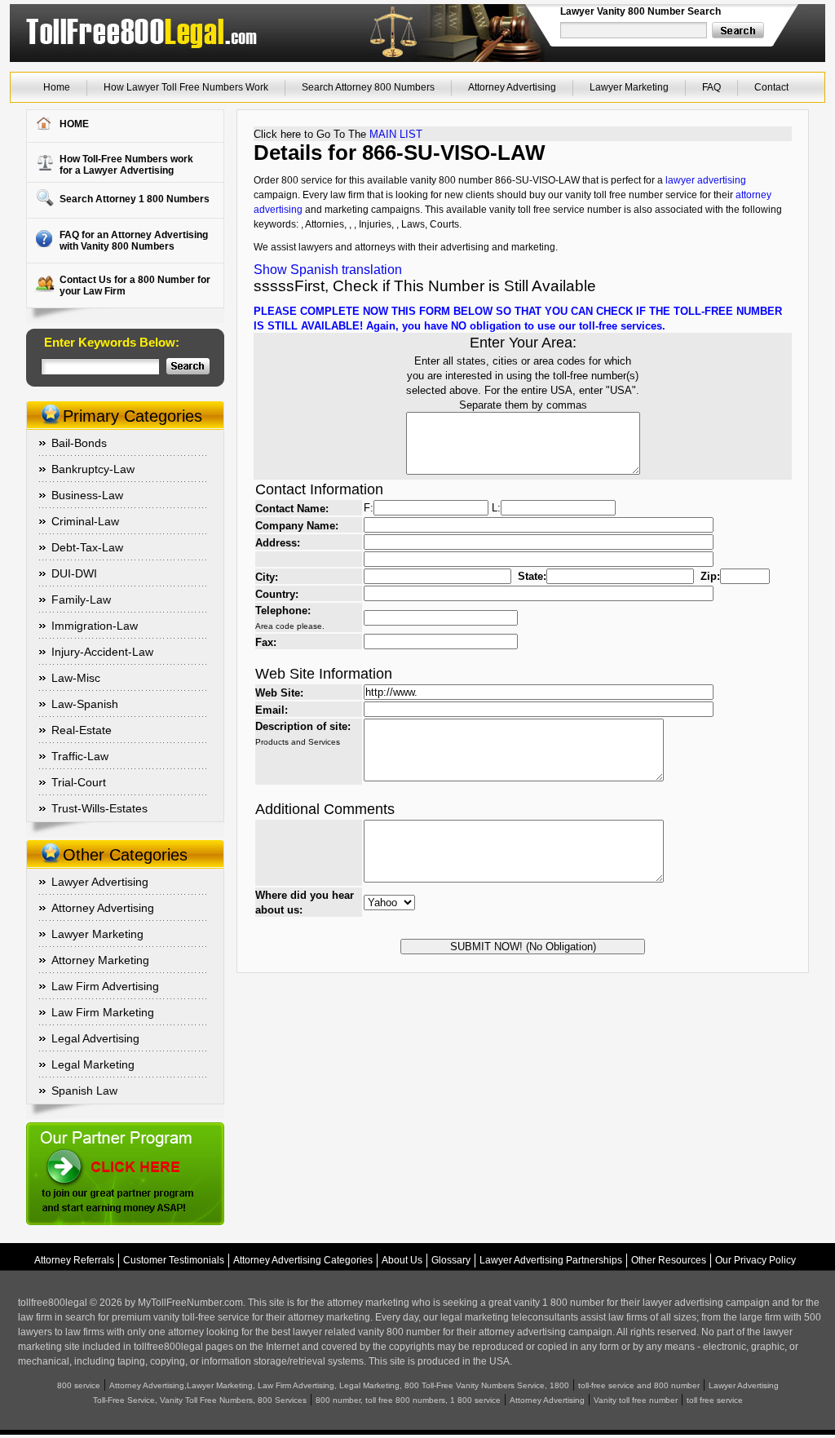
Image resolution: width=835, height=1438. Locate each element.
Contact (771, 87)
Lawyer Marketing (629, 87)
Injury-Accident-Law (102, 651)
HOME (74, 124)
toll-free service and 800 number (639, 1385)
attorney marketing (368, 1302)
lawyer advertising (705, 180)
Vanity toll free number (636, 1400)
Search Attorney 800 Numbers (368, 87)
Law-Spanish (84, 703)
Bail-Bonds (79, 442)
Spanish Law (84, 1090)
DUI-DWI (74, 573)
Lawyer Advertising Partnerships (550, 1260)
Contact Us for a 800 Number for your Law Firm (135, 285)
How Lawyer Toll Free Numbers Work (186, 87)
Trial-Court (78, 782)
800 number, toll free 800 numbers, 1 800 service (408, 1400)
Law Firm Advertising (105, 986)
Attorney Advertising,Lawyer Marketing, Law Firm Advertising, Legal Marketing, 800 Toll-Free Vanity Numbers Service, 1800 (339, 1385)
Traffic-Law (79, 756)
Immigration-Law (94, 625)
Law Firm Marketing (102, 1012)
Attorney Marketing (100, 960)
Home (56, 87)
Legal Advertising (95, 1038)
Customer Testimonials (173, 1260)
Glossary (451, 1260)
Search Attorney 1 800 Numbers (135, 199)
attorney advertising (522, 1332)
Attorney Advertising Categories (303, 1260)
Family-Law (81, 599)
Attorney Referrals (74, 1260)
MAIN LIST (395, 134)
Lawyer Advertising (99, 881)
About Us (402, 1260)
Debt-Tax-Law (87, 547)
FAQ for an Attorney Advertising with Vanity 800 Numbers (134, 240)
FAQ (711, 87)
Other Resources (668, 1260)
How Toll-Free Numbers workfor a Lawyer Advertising (126, 164)
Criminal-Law (85, 521)
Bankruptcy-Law (93, 469)
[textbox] (634, 30)
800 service (78, 1385)
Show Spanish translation (328, 270)
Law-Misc (75, 677)
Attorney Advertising (512, 87)
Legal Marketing (93, 1064)
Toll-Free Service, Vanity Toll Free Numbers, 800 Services (200, 1400)
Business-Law (87, 495)
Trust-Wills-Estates (99, 808)
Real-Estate (81, 730)
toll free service (715, 1400)
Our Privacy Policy (755, 1260)
